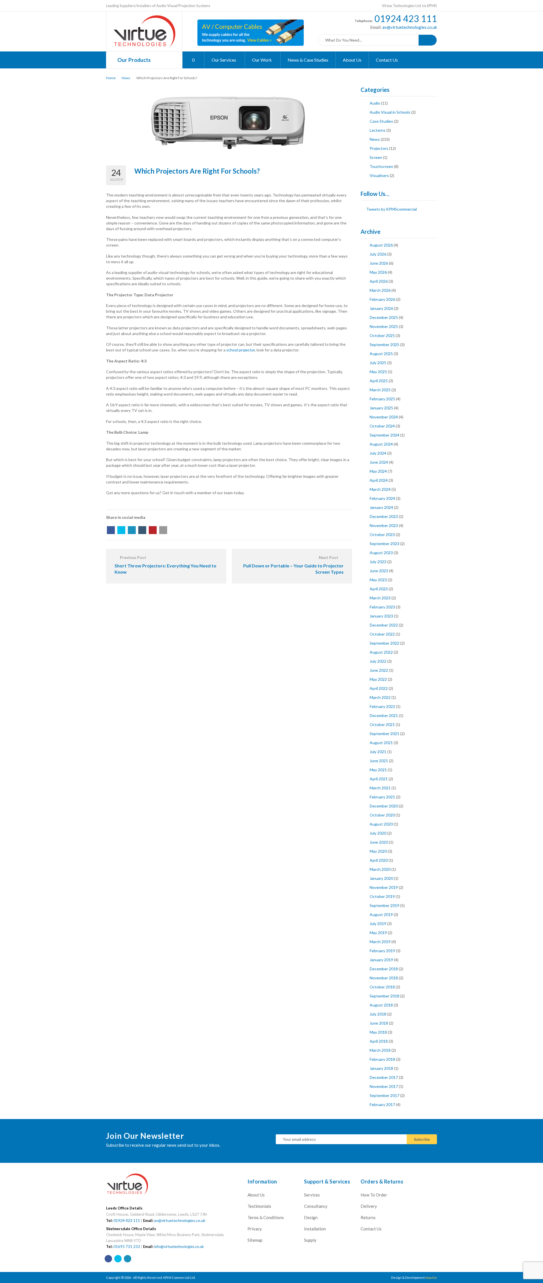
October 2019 (382, 896)
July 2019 (378, 923)
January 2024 (381, 507)
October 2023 (382, 534)
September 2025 (384, 344)
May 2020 (378, 851)
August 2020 (381, 824)
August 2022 (381, 652)
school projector (240, 349)
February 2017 (382, 1104)
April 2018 (379, 1041)
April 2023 (379, 588)
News (126, 78)
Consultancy (315, 1206)
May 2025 (378, 371)
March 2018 (380, 1050)
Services (312, 1194)
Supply (310, 1240)
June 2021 (379, 760)
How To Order (374, 1194)
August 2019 (381, 914)
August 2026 (381, 245)
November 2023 (384, 525)
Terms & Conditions (265, 1217)
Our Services (224, 59)
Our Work (262, 59)
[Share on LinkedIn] (132, 530)
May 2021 (378, 769)
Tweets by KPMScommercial (391, 209)
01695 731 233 (126, 1246)
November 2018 (384, 977)
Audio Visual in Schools (390, 112)
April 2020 (379, 860)
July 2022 (378, 661)
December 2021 (384, 715)
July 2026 (378, 254)
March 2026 (380, 290)
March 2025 (380, 389)
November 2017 (384, 1086)
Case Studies (381, 121)
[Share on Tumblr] (142, 530)
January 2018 (381, 1068)
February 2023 (382, 606)
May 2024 (378, 471)
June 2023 (379, 570)
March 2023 (380, 597)
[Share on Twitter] (121, 530)
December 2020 (384, 806)
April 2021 (379, 778)
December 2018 (384, 968)
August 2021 (381, 742)
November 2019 (384, 887)
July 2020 (378, 833)
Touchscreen (381, 166)
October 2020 (382, 815)
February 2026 (382, 299)
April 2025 (379, 380)
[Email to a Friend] (163, 530)
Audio (375, 103)
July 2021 (378, 751)
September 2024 (384, 435)
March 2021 (380, 787)
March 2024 (380, 489)
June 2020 (379, 842)
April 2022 (379, 688)
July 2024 (378, 453)
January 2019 (381, 959)
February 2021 (382, 796)
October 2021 (382, 724)
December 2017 (384, 1077)
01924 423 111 (405, 18)
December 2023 (384, 516)
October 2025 (382, 335)
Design (311, 1217)
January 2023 (381, 616)
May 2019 (378, 932)
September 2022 (384, 643)
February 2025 (382, 398)
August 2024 (381, 444)
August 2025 (381, 353)
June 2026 (379, 263)
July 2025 (378, 362)
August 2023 (381, 552)
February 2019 (382, 950)
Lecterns (377, 130)
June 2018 (379, 1023)
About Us (352, 59)
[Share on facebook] (111, 530)
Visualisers (379, 175)
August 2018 (381, 1005)
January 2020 (381, 878)
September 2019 (384, 905)
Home (111, 78)
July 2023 (378, 561)
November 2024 (384, 416)
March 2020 (380, 869)
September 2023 (384, 543)
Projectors (379, 148)
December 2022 (384, 625)
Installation (315, 1228)
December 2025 (384, 317)
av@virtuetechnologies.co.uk (409, 27)
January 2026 (381, 308)
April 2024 (379, 480)
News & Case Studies (308, 59)
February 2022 (382, 706)
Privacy (254, 1228)
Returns (368, 1217)
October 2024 (382, 426)
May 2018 (378, 1032)
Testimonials (259, 1206)
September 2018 (384, 995)
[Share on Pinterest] (153, 530)
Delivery (369, 1206)
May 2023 (378, 579)
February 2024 (382, 498)
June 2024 (379, 462)
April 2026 (379, 281)
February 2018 (382, 1059)
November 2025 (384, 326)
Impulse (431, 1277)
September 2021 (384, 733)
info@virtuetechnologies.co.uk (179, 1246)
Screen (376, 157)
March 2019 (380, 941)
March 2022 (380, 697)
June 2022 (379, 670)
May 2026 (378, 272)
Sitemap (254, 1240)
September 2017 (384, 1095)
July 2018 (378, 1014)
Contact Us (387, 59)
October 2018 (382, 986)
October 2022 (382, 634)
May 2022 (378, 679)
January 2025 (381, 407)
